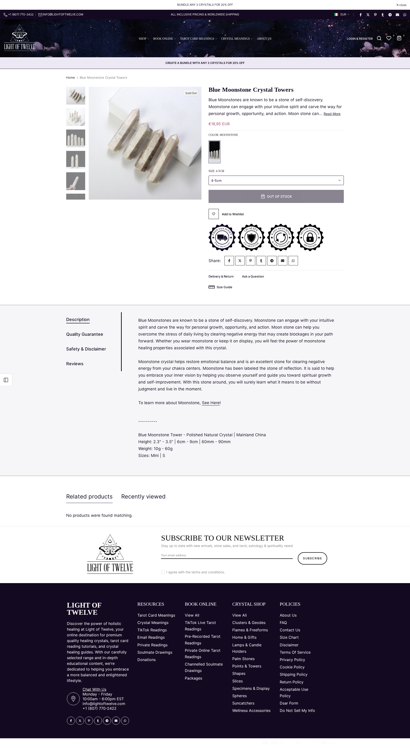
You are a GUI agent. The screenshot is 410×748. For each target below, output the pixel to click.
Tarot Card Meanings (156, 615)
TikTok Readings (152, 630)
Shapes (238, 673)
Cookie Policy (292, 667)
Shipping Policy (294, 674)
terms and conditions (207, 572)
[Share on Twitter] (368, 14)
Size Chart (289, 637)
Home (70, 77)
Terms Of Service (295, 652)
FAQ (283, 622)
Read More (332, 114)
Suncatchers (243, 703)
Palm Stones (243, 658)
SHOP (142, 38)
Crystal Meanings (152, 622)
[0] (388, 38)
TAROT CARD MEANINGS (197, 38)
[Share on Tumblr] (382, 14)
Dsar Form (289, 703)
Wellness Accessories (251, 710)
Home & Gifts (244, 637)
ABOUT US (264, 38)
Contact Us (290, 630)
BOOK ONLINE (163, 38)
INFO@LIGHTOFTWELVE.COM (63, 14)
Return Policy (291, 682)
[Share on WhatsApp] (404, 14)
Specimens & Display (251, 688)
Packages (193, 678)
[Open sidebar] (6, 380)
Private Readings (152, 645)
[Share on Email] (397, 14)
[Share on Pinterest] (375, 14)
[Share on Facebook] (360, 14)
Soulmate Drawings (154, 652)
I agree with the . (195, 572)
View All (192, 615)
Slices (237, 681)
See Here (211, 402)
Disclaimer (289, 645)
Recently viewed (143, 496)
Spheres (239, 695)
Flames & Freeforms (250, 630)
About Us (288, 615)
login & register (360, 38)
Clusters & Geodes (249, 622)
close (10, 5)
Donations (146, 659)
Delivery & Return (221, 276)
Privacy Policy (292, 659)
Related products (89, 496)
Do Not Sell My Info (297, 710)
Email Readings (151, 637)
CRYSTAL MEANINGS (235, 38)
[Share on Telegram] (390, 14)
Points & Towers (246, 666)
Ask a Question (253, 276)
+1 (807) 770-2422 (20, 14)
